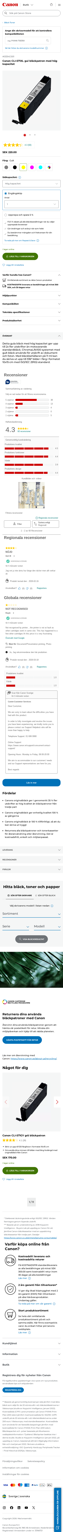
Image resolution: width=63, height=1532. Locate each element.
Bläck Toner (9, 22)
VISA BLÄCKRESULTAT (33, 939)
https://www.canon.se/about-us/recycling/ (34, 1058)
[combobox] (31, 13)
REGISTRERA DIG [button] (13, 1390)
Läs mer (22, 1278)
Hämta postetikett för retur (22, 1040)
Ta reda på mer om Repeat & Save (19, 240)
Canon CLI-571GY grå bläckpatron (23, 1135)
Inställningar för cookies (15, 1474)
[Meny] (59, 4)
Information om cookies (15, 1467)
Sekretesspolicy (36, 1461)
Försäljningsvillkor (12, 1461)
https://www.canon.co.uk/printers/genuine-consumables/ (30, 1238)
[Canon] (10, 4)
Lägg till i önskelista (15, 265)
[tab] (20, 895)
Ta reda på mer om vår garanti (35, 1303)
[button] (46, 48)
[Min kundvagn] (51, 4)
